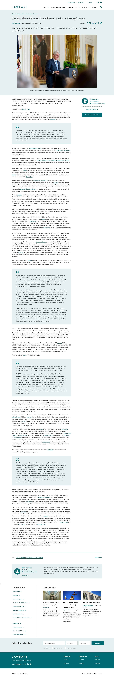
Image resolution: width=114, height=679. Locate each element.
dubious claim (46, 442)
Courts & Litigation (16, 13)
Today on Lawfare (58, 648)
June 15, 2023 (26, 109)
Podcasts (66, 663)
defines (19, 195)
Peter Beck (86, 605)
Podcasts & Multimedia (58, 7)
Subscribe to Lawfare (91, 114)
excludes (20, 252)
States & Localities (18, 627)
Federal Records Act (35, 148)
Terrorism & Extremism (19, 634)
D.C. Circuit (21, 524)
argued (46, 516)
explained (52, 119)
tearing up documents (44, 497)
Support (81, 2)
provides (55, 182)
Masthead (97, 663)
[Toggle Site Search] (101, 7)
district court (64, 522)
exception (33, 221)
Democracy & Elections (19, 610)
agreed (14, 175)
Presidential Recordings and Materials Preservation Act (53, 160)
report (24, 421)
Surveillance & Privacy (19, 630)
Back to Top (98, 557)
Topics (45, 7)
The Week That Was (71, 648)
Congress (16, 595)
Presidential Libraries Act (63, 150)
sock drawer (46, 227)
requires (59, 343)
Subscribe (71, 2)
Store (90, 2)
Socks (43, 219)
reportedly (65, 429)
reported (28, 417)
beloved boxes (16, 417)
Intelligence (16, 623)
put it (24, 355)
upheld (25, 170)
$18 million (29, 177)
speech (30, 260)
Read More (24, 575)
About (94, 7)
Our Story (97, 659)
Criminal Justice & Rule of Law (21, 602)
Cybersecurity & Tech (19, 606)
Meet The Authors (91, 109)
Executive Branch (17, 614)
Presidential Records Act (40, 180)
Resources (85, 7)
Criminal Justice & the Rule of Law (30, 13)
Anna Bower (46, 607)
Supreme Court (41, 524)
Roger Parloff (66, 610)
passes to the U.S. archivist (28, 189)
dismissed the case (41, 242)
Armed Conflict (17, 591)
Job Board (81, 659)
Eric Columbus (16, 23)
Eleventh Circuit (48, 435)
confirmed (29, 501)
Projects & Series (73, 7)
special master (23, 435)
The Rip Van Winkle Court (91, 603)
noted (41, 429)
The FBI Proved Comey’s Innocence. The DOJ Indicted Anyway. (70, 605)
